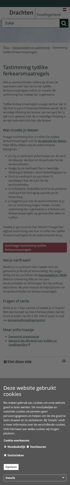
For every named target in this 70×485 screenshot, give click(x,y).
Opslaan (11, 467)
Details (10, 478)
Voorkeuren (37, 447)
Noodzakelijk (16, 447)
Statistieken (15, 455)
